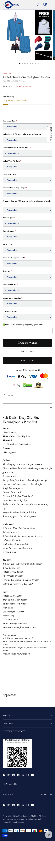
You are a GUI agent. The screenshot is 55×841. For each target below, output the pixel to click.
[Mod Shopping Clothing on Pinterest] (14, 775)
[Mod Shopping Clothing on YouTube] (32, 775)
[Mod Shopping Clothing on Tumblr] (18, 775)
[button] (51, 134)
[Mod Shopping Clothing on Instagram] (9, 775)
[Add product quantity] (14, 113)
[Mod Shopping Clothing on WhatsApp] (28, 775)
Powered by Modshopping (13, 822)
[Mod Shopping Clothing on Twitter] (23, 775)
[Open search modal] (38, 5)
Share (9, 396)
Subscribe (46, 794)
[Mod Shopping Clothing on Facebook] (4, 775)
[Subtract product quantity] (5, 113)
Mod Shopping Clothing (28, 816)
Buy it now (27, 360)
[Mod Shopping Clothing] (11, 5)
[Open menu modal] (51, 5)
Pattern (7, 449)
